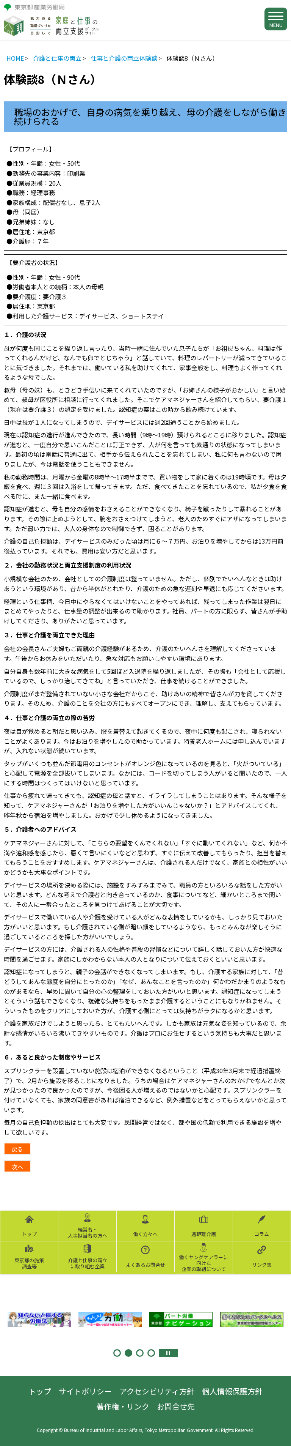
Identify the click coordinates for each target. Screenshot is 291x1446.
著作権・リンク (122, 1406)
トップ (39, 1391)
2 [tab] (128, 1353)
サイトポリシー (85, 1391)
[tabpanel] (39, 1319)
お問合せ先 (176, 1406)
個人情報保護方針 (232, 1391)
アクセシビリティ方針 (156, 1391)
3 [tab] (140, 1353)
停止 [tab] (168, 1353)
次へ (17, 1167)
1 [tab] (117, 1353)
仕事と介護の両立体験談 (124, 58)
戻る (17, 1149)
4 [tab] (151, 1353)
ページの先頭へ (277, 1432)
